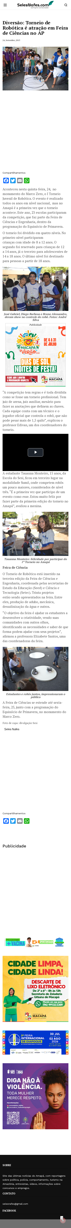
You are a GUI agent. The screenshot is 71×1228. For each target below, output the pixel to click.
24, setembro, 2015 (11, 40)
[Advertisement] (35, 132)
